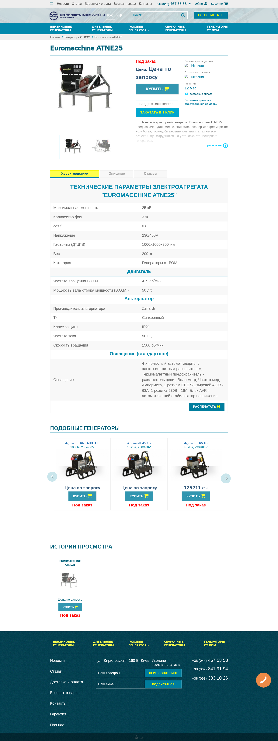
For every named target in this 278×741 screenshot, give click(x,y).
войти (198, 3)
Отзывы (150, 174)
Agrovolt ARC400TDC (82, 443)
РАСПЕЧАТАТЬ (205, 406)
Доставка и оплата (98, 3)
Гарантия (58, 714)
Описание (117, 174)
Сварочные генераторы (175, 28)
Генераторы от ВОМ (217, 28)
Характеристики (74, 174)
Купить (155, 89)
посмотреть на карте (166, 664)
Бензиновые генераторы (61, 28)
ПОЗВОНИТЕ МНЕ (211, 15)
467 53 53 (172, 4)
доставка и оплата (201, 93)
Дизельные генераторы (102, 28)
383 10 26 (210, 678)
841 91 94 (210, 668)
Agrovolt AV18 (195, 443)
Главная (55, 37)
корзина (217, 3)
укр (119, 15)
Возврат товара (125, 3)
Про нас (57, 725)
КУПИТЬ (80, 496)
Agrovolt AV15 (139, 443)
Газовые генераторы (139, 28)
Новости (63, 3)
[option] (88, 90)
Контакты (145, 3)
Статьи (77, 3)
